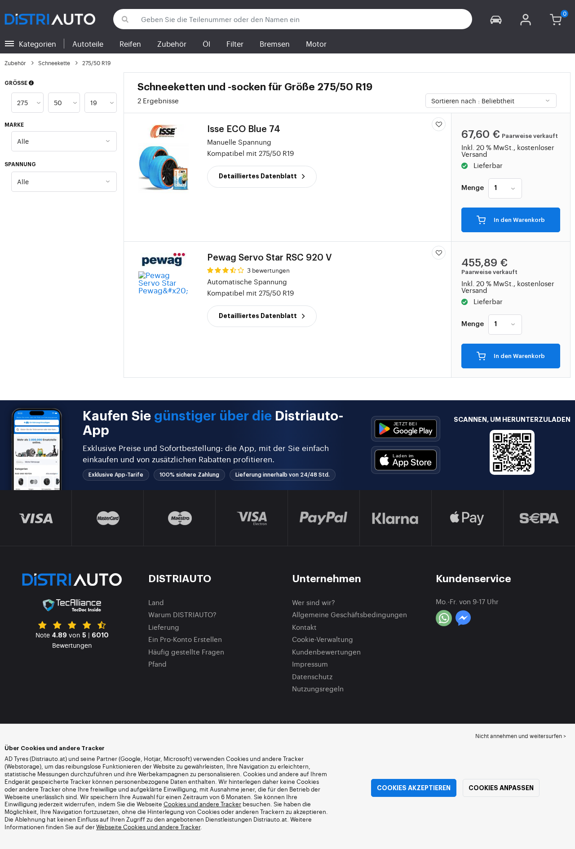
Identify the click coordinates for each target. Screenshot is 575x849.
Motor (316, 44)
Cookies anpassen (501, 788)
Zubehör (171, 44)
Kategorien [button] (37, 44)
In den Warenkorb (518, 220)
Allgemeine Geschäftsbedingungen (349, 614)
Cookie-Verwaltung (322, 639)
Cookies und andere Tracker (202, 804)
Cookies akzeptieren (414, 788)
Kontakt (304, 627)
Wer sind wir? (313, 602)
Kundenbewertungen (326, 651)
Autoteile (87, 44)
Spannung (20, 164)
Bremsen (275, 44)
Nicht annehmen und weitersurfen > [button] (520, 735)
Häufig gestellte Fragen (186, 651)
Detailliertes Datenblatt (258, 176)
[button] (496, 19)
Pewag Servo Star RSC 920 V (269, 257)
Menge (472, 188)
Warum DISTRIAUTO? (182, 614)
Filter (234, 44)
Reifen (130, 44)
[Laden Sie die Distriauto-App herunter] (406, 429)
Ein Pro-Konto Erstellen (185, 639)
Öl (206, 44)
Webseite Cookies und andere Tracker (148, 827)
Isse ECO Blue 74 (243, 129)
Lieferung (163, 627)
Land (156, 602)
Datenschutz (312, 676)
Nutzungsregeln (318, 688)
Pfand (157, 663)
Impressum (310, 663)
